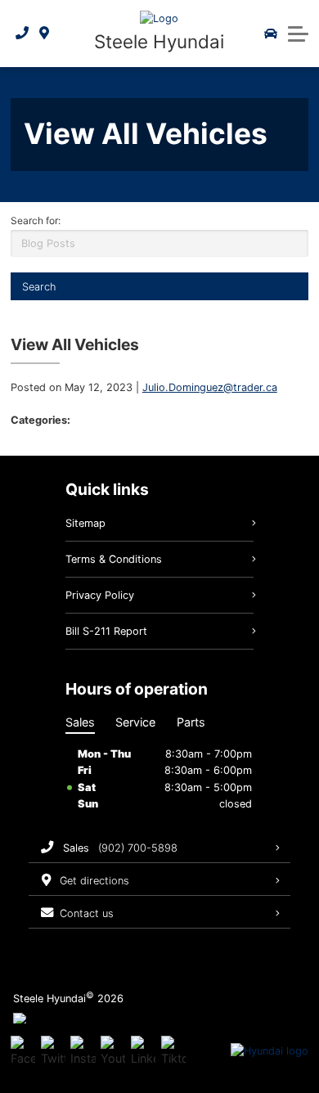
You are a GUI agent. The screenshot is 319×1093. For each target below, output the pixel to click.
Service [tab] (135, 722)
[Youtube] (113, 1051)
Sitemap (85, 523)
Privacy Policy (99, 595)
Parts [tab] (191, 722)
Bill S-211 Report (106, 631)
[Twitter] (53, 1051)
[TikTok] (173, 1051)
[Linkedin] (143, 1051)
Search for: (36, 220)
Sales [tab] (80, 722)
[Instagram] (82, 1051)
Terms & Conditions (113, 559)
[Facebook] (23, 1051)
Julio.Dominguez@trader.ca (209, 387)
